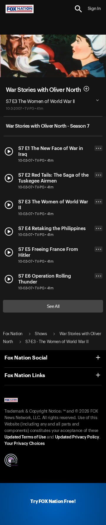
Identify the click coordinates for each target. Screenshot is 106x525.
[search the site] (78, 9)
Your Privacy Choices (24, 444)
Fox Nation (12, 334)
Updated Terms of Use (25, 437)
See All (53, 306)
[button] (78, 9)
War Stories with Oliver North (43, 90)
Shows (41, 334)
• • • (98, 148)
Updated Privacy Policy (77, 437)
